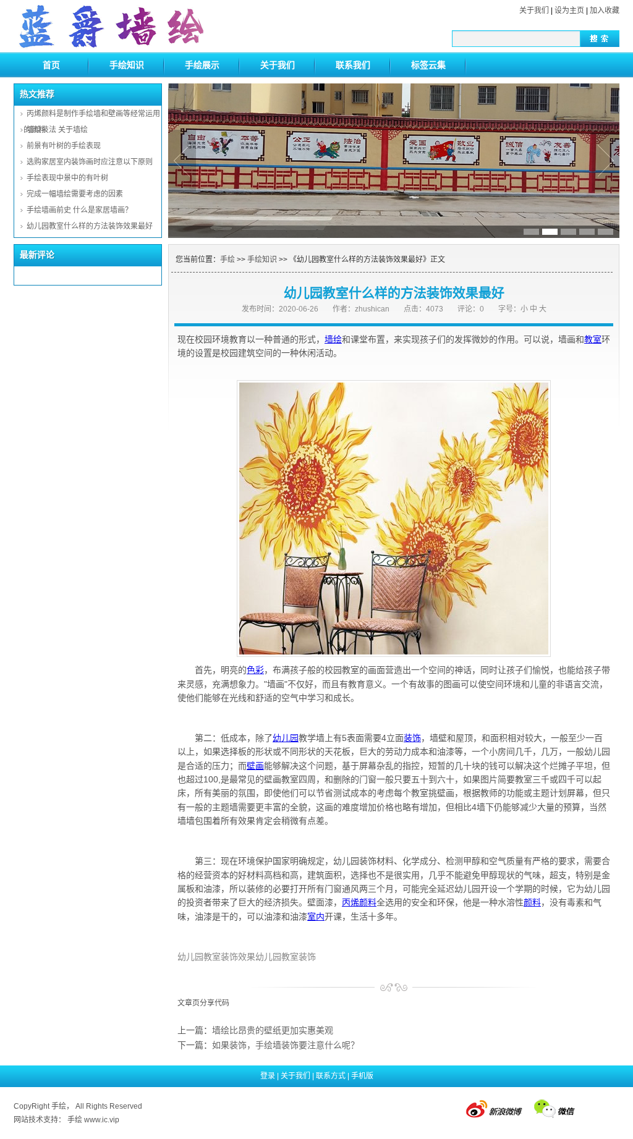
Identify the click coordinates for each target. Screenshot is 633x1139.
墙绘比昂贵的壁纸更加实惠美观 (272, 1030)
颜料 (532, 902)
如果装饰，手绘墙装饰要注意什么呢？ (285, 1045)
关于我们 (534, 10)
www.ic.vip (101, 1120)
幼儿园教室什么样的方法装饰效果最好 (90, 226)
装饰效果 (238, 957)
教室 (592, 339)
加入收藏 (604, 10)
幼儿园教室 (199, 957)
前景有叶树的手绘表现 (64, 146)
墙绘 (333, 339)
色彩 (255, 670)
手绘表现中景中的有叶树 (67, 178)
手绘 (227, 259)
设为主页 (569, 10)
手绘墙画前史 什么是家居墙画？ (79, 210)
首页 (51, 65)
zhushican (372, 309)
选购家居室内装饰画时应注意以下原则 (90, 162)
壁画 (255, 766)
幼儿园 (286, 738)
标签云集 (428, 65)
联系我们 (353, 65)
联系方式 (331, 1076)
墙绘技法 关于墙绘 (57, 129)
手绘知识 (126, 65)
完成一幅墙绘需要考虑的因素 (75, 194)
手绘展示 (202, 65)
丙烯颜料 (359, 902)
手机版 (362, 1076)
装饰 (412, 738)
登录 (267, 1076)
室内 (316, 916)
